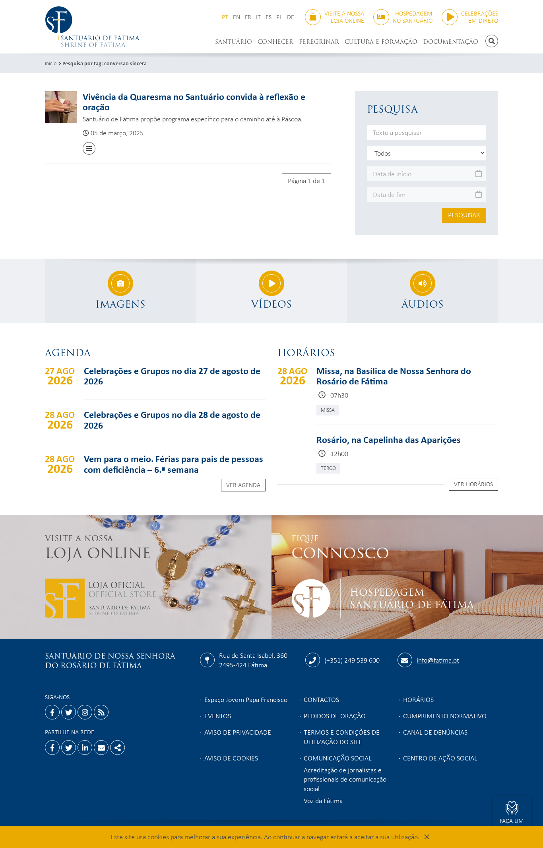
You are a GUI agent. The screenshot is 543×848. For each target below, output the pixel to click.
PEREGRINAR (319, 42)
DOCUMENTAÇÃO (450, 42)
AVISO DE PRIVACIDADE (237, 732)
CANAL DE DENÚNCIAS (435, 732)
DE (290, 17)
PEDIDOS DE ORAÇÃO (335, 715)
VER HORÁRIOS (473, 484)
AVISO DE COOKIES (231, 757)
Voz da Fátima (323, 800)
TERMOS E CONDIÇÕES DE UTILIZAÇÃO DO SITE (342, 736)
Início (50, 63)
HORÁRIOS (418, 699)
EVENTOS (217, 715)
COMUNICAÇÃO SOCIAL (338, 757)
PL (279, 17)
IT (258, 17)
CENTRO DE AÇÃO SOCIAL (440, 757)
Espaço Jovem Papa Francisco (245, 699)
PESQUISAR (464, 214)
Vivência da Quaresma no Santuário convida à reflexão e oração (194, 101)
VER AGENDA (243, 484)
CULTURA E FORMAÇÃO (381, 42)
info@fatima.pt (438, 660)
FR (248, 17)
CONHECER (275, 42)
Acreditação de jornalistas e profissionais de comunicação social (345, 779)
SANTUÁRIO (233, 42)
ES (269, 17)
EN (236, 17)
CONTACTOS (321, 699)
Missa (328, 409)
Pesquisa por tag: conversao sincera (104, 63)
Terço (328, 468)
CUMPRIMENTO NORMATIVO (445, 715)
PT (225, 17)
